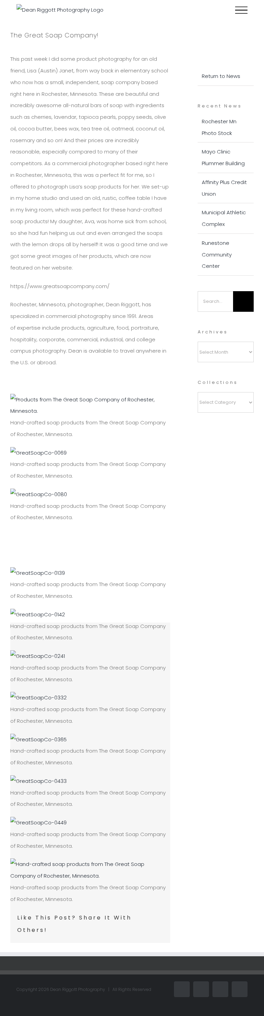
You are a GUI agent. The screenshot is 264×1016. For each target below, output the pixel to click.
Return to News (221, 76)
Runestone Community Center (217, 254)
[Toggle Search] (217, 9)
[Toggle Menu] (241, 10)
